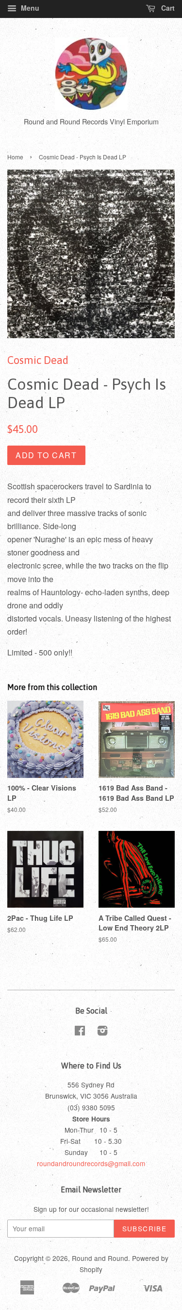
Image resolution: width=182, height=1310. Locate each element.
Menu (29, 8)
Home (15, 157)
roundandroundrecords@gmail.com (91, 1163)
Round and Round (100, 1258)
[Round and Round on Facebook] (79, 1032)
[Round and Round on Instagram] (102, 1032)
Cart (167, 8)
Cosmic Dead (37, 360)
